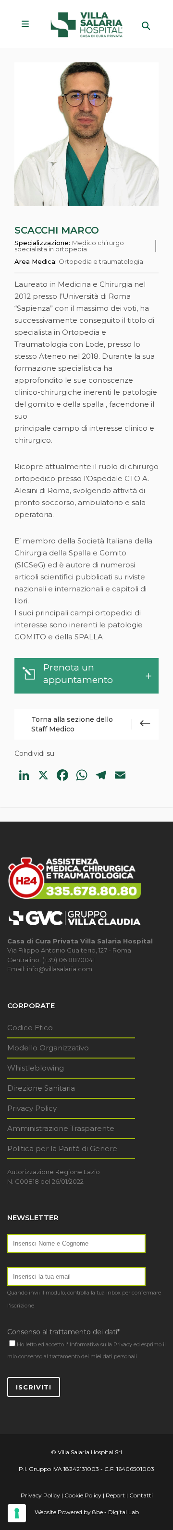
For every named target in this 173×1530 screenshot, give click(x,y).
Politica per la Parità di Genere (62, 1148)
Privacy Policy (32, 1108)
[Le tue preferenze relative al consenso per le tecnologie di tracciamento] (17, 1513)
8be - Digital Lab (115, 1512)
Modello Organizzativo (48, 1047)
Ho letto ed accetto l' (42, 1344)
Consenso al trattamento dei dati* (63, 1332)
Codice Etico (30, 1027)
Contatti (141, 1495)
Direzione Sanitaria (41, 1088)
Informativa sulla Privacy (101, 1344)
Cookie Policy (82, 1495)
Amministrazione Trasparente (60, 1128)
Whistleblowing (35, 1067)
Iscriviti (33, 1387)
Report (115, 1495)
